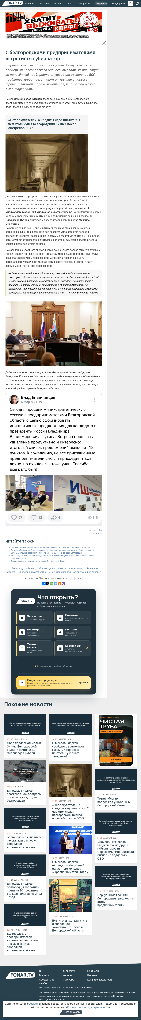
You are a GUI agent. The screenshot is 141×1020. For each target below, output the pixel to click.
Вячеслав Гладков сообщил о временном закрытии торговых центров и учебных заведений (52, 550)
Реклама (92, 975)
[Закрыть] (103, 43)
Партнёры (93, 971)
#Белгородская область (52, 568)
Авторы (67, 975)
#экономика (75, 568)
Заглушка (68, 979)
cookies (64, 992)
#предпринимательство (32, 572)
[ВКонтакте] (44, 583)
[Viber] (63, 583)
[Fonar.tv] (12, 3)
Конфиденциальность (99, 979)
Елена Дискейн (94, 530)
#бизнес (30, 568)
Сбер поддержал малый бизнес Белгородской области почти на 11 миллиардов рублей (50, 547)
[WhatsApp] (51, 583)
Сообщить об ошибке (46, 981)
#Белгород (16, 568)
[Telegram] (55, 583)
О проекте (69, 971)
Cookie (32, 1004)
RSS (41, 971)
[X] (47, 583)
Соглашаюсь (71, 1012)
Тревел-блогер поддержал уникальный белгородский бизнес (38, 561)
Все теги (44, 975)
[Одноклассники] (59, 583)
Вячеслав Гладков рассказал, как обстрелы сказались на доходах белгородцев (46, 553)
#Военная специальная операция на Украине (75, 572)
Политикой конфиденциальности (88, 1007)
